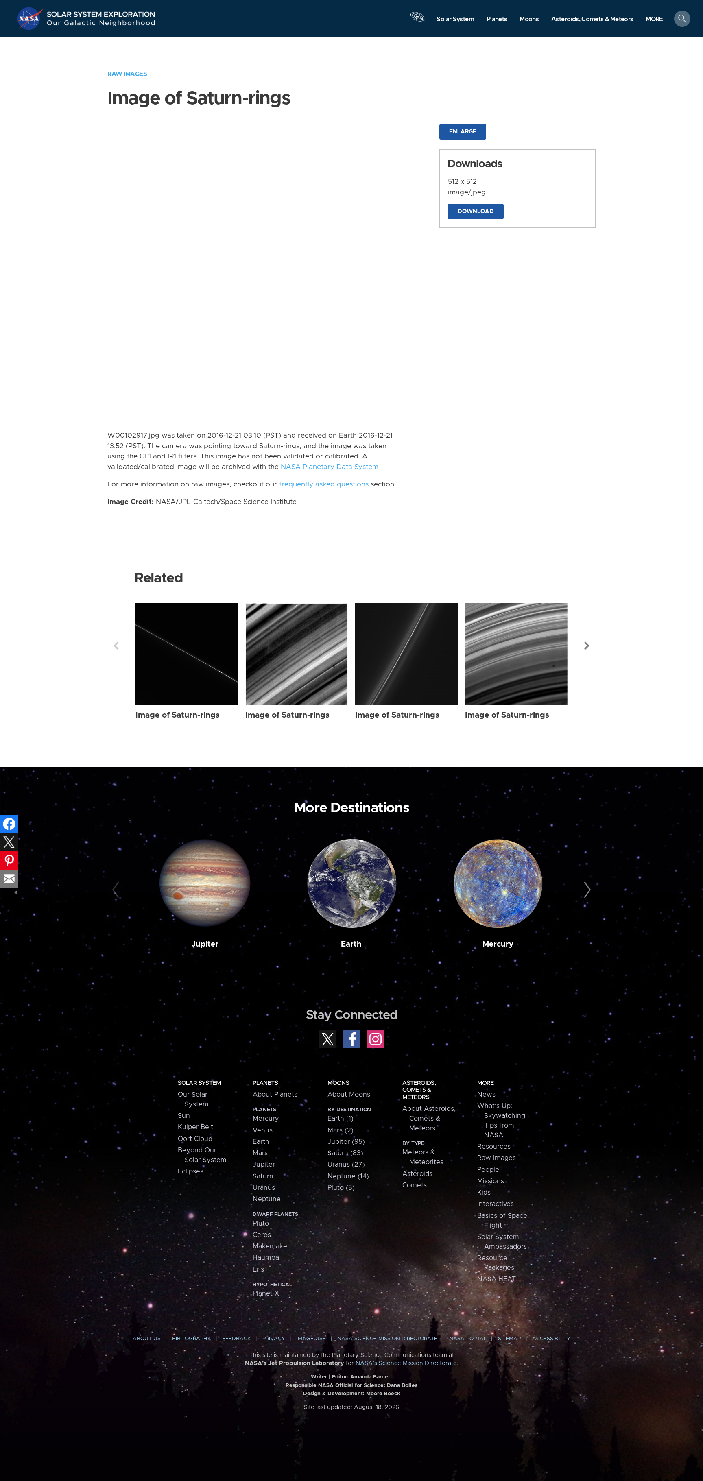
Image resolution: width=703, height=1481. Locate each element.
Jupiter (205, 944)
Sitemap (509, 1338)
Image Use (311, 1338)
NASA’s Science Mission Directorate (406, 1363)
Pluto (261, 1223)
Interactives (495, 1204)
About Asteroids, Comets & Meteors (429, 1119)
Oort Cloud (195, 1139)
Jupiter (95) (346, 1142)
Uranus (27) (346, 1164)
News (486, 1094)
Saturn (263, 1176)
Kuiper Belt (195, 1127)
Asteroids (417, 1174)
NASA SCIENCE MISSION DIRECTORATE (387, 1338)
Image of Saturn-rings (177, 715)
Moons (338, 1083)
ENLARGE (462, 132)
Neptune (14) (348, 1176)
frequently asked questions (324, 484)
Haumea (266, 1257)
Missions (490, 1181)
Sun (184, 1115)
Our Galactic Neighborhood (101, 24)
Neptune (267, 1199)
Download (476, 211)
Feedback (236, 1338)
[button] (654, 19)
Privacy (273, 1338)
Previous (116, 645)
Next (587, 645)
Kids (484, 1192)
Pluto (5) (341, 1187)
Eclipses (190, 1171)
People (488, 1170)
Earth (351, 944)
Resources (494, 1146)
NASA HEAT (496, 1279)
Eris (258, 1269)
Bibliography (191, 1338)
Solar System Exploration (101, 12)
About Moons (348, 1094)
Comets (414, 1185)
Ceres (262, 1235)
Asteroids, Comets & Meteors (419, 1090)
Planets (265, 1083)
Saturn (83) (345, 1153)
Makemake (270, 1246)
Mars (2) (340, 1130)
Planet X (266, 1293)
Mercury (497, 944)
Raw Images (127, 74)
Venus (263, 1130)
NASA (30, 18)
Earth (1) (340, 1118)
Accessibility (551, 1338)
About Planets (275, 1094)
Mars (260, 1153)
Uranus (264, 1187)
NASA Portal (468, 1338)
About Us (147, 1338)
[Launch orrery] (417, 20)
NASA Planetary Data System (329, 467)
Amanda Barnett (371, 1377)
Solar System (199, 1083)
